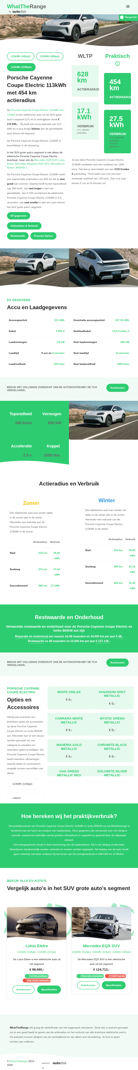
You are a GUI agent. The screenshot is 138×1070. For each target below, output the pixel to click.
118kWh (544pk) (81, 952)
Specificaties (49, 989)
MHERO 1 (22, 167)
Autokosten (117, 387)
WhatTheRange (18, 1061)
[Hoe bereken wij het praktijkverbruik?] (117, 64)
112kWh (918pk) (26, 952)
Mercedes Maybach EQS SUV (32, 163)
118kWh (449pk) (101, 952)
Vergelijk (131, 17)
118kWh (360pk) (121, 952)
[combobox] (26, 783)
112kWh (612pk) (46, 952)
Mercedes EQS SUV (46, 160)
